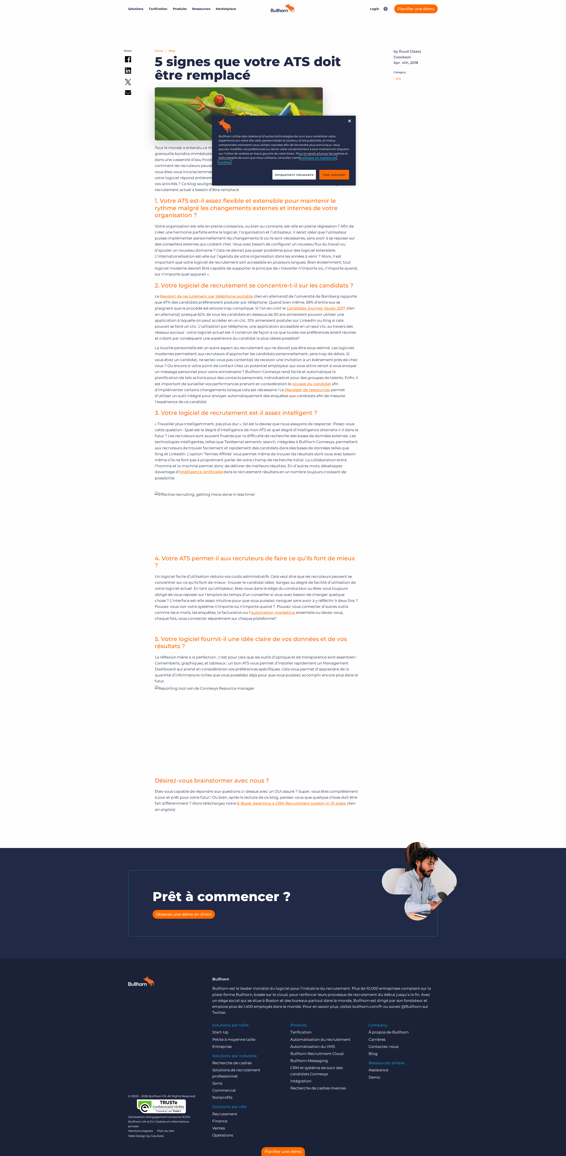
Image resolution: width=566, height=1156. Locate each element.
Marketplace (226, 9)
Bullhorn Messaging (309, 1060)
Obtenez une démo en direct (184, 914)
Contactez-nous (383, 1046)
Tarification (158, 9)
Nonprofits (222, 1097)
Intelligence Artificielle (200, 472)
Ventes (218, 1128)
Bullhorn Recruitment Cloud (317, 1053)
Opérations (222, 1135)
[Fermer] (349, 121)
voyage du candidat (311, 384)
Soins (217, 1083)
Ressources (201, 9)
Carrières (377, 1039)
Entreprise (222, 1046)
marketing (285, 612)
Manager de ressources (307, 390)
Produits (180, 9)
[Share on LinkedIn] (128, 71)
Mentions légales (140, 1131)
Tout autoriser (334, 174)
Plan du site (165, 1131)
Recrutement (224, 1114)
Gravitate (157, 1136)
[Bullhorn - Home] (141, 982)
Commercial (224, 1090)
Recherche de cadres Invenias (318, 1088)
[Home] (283, 11)
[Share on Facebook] (128, 60)
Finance (219, 1121)
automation (263, 612)
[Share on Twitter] (128, 83)
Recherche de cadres (232, 1063)
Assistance (378, 1070)
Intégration (300, 1081)
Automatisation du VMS (312, 1046)
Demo (374, 1077)
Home (159, 50)
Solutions (135, 9)
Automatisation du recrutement (320, 1039)
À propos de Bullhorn (389, 1032)
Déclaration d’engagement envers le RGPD (159, 1117)
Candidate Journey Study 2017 (316, 308)
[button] (385, 9)
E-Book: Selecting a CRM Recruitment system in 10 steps (291, 803)
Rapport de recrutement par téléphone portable (206, 296)
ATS (398, 78)
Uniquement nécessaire (294, 174)
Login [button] (374, 9)
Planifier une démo (416, 9)
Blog (172, 50)
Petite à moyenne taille (233, 1039)
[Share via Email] (128, 93)
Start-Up (220, 1032)
